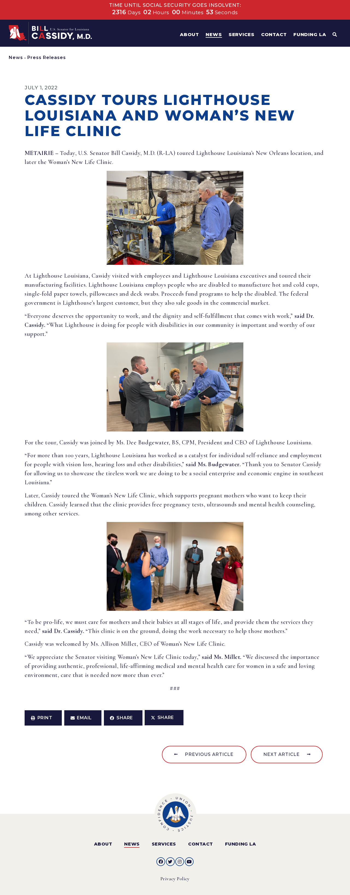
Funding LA (240, 844)
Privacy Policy (175, 879)
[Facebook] (160, 861)
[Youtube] (189, 861)
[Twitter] (170, 861)
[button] (43, 718)
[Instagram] (179, 861)
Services (164, 844)
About (103, 844)
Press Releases (46, 57)
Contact (200, 844)
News (16, 57)
